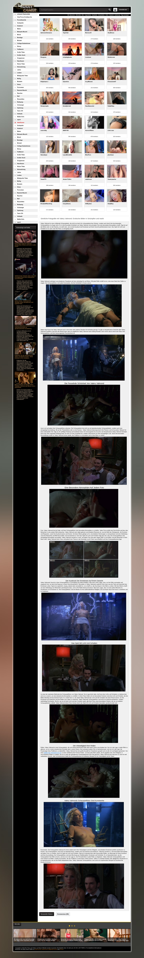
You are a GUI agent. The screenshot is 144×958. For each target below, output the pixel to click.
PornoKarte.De (21, 20)
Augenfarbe (88, 15)
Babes (19, 28)
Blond (19, 34)
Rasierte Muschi (22, 90)
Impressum (45, 949)
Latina (19, 70)
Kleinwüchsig (21, 67)
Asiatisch (20, 26)
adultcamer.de (25, 6)
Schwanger (20, 105)
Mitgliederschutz (52, 949)
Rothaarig (20, 102)
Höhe (107, 15)
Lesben (19, 72)
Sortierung (117, 15)
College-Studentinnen (23, 43)
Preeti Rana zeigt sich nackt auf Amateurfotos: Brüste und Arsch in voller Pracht (25, 245)
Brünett (19, 40)
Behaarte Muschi (22, 31)
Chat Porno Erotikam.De (24, 17)
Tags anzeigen (125, 15)
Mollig (19, 78)
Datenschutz (38, 949)
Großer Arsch (21, 55)
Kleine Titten (21, 64)
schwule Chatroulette (23, 14)
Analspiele (20, 23)
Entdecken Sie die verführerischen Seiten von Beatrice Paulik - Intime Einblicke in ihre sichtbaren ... (24, 357)
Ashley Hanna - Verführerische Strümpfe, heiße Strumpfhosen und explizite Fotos (24, 302)
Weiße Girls (20, 116)
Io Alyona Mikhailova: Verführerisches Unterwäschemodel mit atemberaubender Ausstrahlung (25, 327)
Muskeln (19, 81)
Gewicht (111, 15)
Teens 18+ (20, 111)
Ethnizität (78, 15)
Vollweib (19, 113)
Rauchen (19, 93)
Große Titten (21, 52)
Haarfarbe (94, 15)
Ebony (19, 46)
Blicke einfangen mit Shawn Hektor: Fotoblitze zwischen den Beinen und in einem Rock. (25, 386)
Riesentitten (20, 99)
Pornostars (20, 87)
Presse (61, 949)
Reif (18, 96)
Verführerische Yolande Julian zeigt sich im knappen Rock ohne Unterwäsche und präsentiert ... (25, 277)
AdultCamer (20, 122)
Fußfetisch (20, 49)
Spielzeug (20, 108)
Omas (19, 84)
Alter (83, 15)
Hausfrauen (20, 61)
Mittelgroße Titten (22, 75)
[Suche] (110, 10)
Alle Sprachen (71, 15)
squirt (19, 119)
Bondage (20, 37)
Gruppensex (20, 58)
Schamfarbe (101, 15)
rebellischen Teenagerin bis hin (52, 752)
